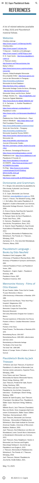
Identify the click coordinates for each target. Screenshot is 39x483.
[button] (2, 3)
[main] (19, 11)
